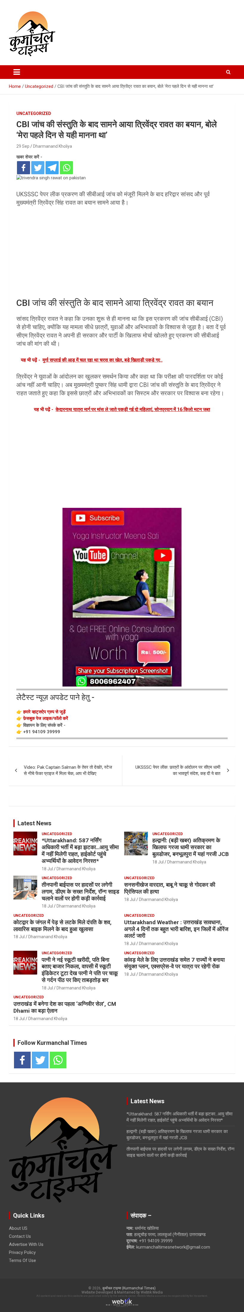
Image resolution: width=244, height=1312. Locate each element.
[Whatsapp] (66, 167)
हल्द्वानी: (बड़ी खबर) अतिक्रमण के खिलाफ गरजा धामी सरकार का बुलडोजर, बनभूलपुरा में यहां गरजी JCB (190, 847)
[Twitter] (37, 167)
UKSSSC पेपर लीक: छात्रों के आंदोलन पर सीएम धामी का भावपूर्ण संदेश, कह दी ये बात (177, 770)
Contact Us (20, 1236)
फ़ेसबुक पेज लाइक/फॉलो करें (45, 718)
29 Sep (22, 146)
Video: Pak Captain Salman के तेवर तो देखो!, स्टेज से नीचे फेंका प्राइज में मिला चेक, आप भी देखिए (68, 770)
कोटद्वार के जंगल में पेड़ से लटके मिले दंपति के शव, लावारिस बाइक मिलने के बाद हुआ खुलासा (62, 926)
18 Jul (47, 868)
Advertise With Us (26, 1244)
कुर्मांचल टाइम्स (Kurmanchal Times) (129, 1288)
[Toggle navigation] (16, 72)
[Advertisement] (122, 253)
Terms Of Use (22, 1260)
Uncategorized (33, 113)
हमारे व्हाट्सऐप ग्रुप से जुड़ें (44, 712)
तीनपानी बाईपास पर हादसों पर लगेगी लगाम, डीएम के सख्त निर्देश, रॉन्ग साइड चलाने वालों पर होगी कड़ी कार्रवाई (80, 891)
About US (18, 1228)
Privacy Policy (22, 1252)
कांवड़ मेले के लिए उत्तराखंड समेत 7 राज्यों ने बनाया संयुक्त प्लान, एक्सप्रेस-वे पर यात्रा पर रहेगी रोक (174, 963)
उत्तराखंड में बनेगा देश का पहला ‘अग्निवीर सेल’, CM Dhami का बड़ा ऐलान (64, 1007)
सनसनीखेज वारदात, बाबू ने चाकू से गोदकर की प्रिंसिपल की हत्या (169, 888)
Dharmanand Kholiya (52, 146)
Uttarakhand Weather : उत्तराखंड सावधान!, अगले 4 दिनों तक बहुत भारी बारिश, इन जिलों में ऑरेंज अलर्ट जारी (176, 929)
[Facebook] (23, 167)
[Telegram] (52, 167)
